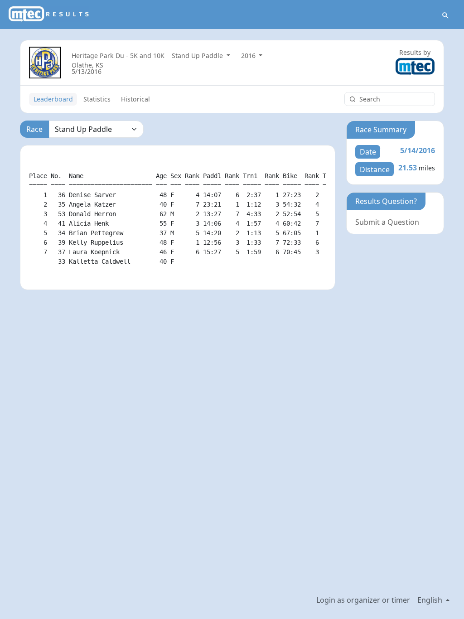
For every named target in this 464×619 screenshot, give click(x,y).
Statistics (97, 99)
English (430, 600)
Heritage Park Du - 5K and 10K (118, 55)
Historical (135, 99)
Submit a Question (387, 222)
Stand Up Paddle (198, 55)
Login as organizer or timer (363, 600)
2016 (249, 55)
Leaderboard (53, 99)
